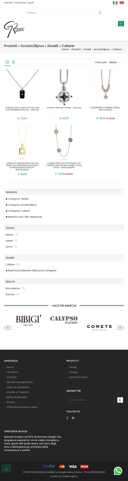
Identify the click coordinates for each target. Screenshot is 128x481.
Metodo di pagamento (20, 382)
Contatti (11, 377)
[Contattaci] (118, 470)
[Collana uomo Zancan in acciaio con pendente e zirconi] (22, 87)
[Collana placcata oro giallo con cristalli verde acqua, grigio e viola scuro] (64, 142)
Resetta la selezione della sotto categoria (32, 270)
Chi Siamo (12, 372)
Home (65, 49)
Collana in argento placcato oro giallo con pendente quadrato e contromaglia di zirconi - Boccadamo (22, 166)
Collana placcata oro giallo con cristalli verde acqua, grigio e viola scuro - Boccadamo (64, 165)
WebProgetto (70, 476)
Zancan (13, 294)
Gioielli (87, 49)
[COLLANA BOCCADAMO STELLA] (105, 87)
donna (12, 234)
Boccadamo (15, 288)
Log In (31, 2)
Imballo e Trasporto (18, 392)
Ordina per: (101, 62)
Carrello (8, 2)
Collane (116, 49)
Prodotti (76, 49)
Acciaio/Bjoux (102, 49)
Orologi (73, 372)
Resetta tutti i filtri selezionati (25, 216)
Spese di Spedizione (18, 387)
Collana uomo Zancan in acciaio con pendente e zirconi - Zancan (22, 108)
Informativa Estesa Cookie (22, 407)
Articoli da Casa (78, 377)
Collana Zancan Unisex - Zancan (64, 107)
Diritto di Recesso (17, 397)
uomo (11, 246)
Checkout (20, 2)
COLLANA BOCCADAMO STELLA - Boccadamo (105, 108)
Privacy (11, 402)
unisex (12, 240)
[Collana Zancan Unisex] (64, 87)
